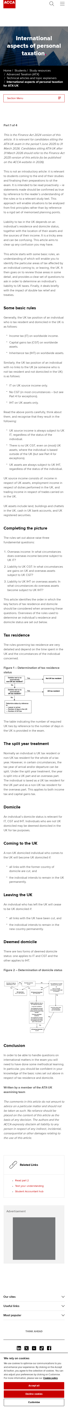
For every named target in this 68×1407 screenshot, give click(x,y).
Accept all (34, 1385)
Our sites (9, 1297)
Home (7, 70)
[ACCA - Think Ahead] (9, 7)
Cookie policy (50, 1378)
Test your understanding (29, 1186)
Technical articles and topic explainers (31, 78)
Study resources (40, 70)
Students (20, 70)
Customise (34, 1402)
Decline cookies (34, 1393)
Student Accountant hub (29, 1191)
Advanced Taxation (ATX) (23, 74)
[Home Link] (34, 1331)
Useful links (11, 1306)
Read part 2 (22, 1180)
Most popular (12, 1315)
